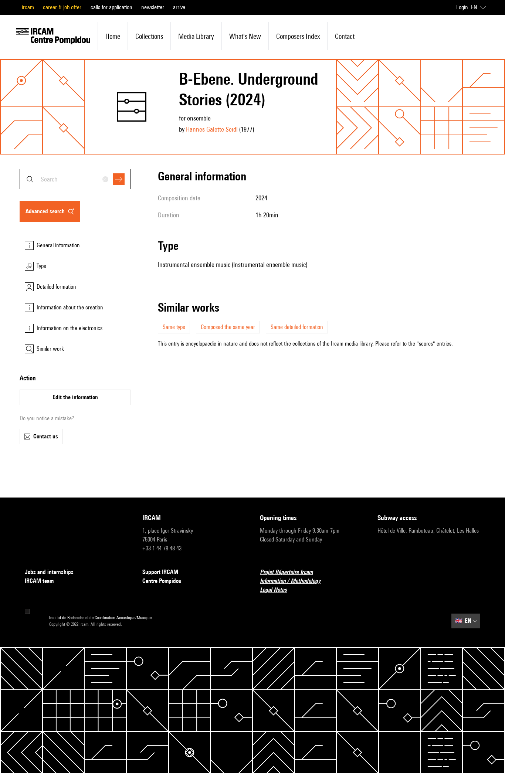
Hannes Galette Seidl (212, 129)
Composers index (298, 36)
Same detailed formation (297, 326)
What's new (245, 36)
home (112, 36)
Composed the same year (228, 326)
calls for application (111, 7)
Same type (174, 326)
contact (345, 36)
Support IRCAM (160, 572)
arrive (179, 7)
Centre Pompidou (162, 580)
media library (196, 36)
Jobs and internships (49, 572)
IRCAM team (39, 580)
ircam (28, 7)
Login (462, 7)
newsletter (152, 7)
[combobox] (75, 179)
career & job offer (62, 7)
